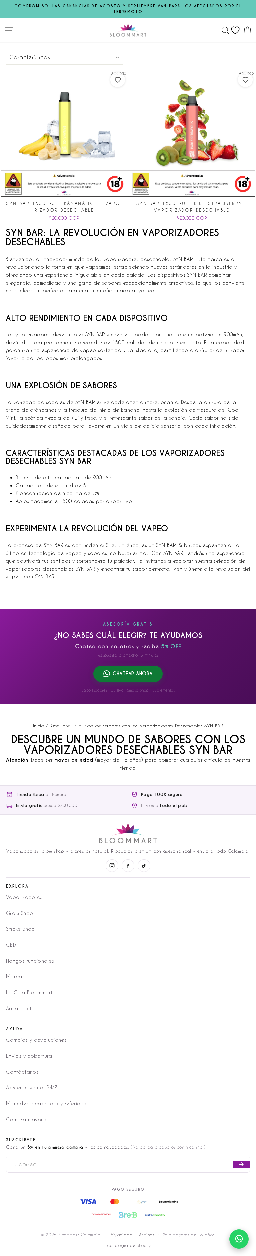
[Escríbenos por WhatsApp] (239, 1239)
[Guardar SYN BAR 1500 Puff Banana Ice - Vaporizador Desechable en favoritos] (117, 79)
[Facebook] (128, 865)
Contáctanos (22, 1072)
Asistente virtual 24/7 (31, 1087)
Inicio (38, 725)
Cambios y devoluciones (36, 1040)
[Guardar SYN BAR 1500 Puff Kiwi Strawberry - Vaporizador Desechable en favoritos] (245, 79)
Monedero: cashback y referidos (46, 1103)
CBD (11, 945)
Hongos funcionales (30, 961)
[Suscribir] (241, 1164)
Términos (145, 1234)
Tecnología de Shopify (128, 1245)
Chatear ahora (133, 674)
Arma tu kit (18, 1008)
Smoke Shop (20, 929)
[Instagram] (112, 865)
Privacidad (121, 1234)
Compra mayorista (29, 1119)
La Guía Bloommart (29, 992)
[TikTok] (144, 865)
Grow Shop (19, 913)
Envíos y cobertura (29, 1056)
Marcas (15, 976)
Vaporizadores (24, 897)
